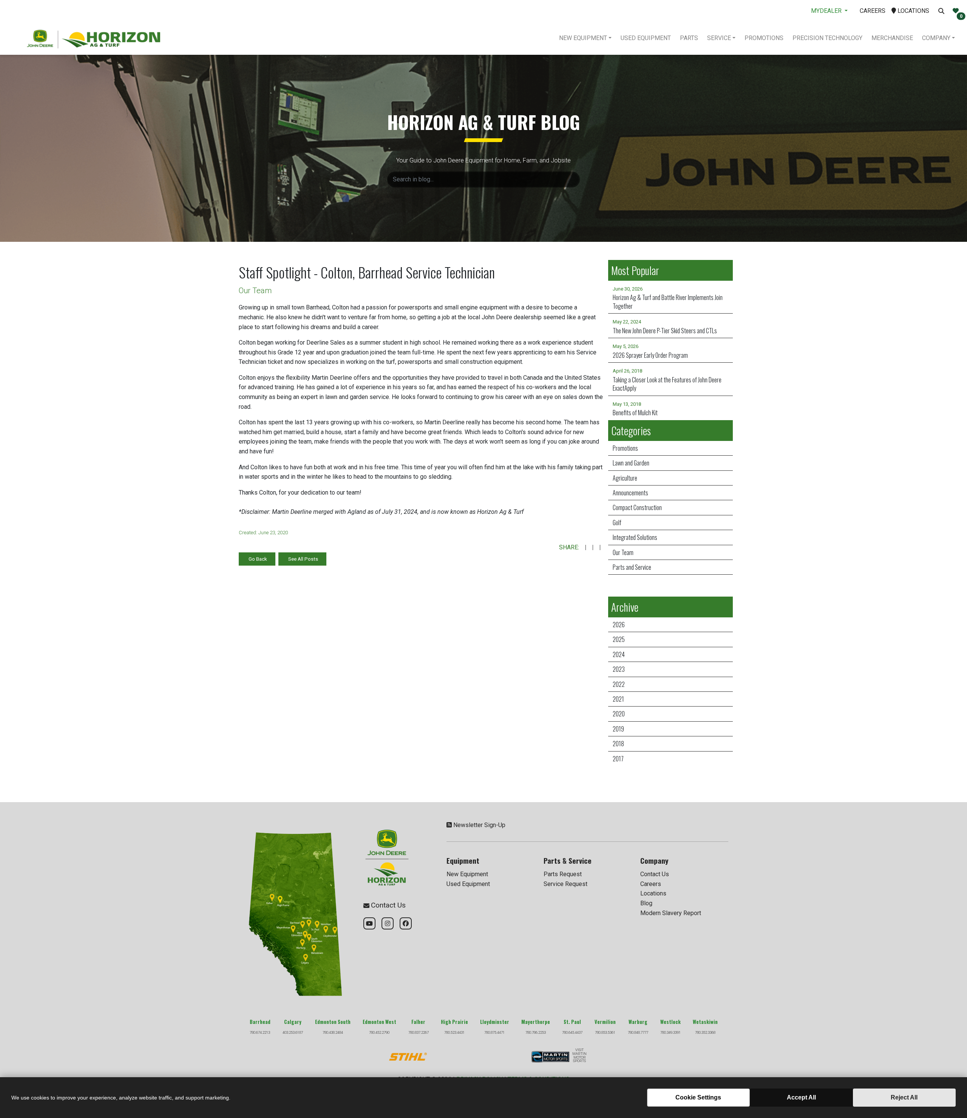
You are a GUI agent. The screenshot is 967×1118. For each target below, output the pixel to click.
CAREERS (872, 10)
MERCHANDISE (892, 38)
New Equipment (467, 874)
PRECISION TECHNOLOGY (827, 38)
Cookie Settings (698, 1097)
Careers (650, 884)
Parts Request (563, 874)
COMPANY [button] (936, 38)
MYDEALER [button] (827, 10)
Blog (646, 903)
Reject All (904, 1097)
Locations (653, 893)
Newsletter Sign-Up (479, 825)
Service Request (565, 884)
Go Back (258, 559)
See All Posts (303, 559)
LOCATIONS (912, 10)
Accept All (801, 1097)
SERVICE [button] (719, 38)
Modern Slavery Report (670, 913)
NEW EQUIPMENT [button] (583, 38)
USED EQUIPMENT (646, 38)
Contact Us (654, 874)
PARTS (689, 38)
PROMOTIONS (764, 38)
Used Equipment (468, 884)
